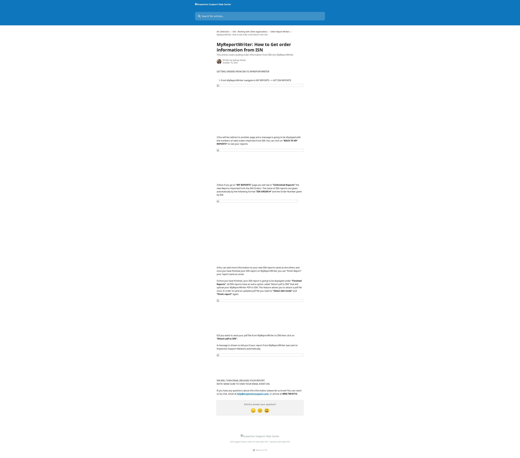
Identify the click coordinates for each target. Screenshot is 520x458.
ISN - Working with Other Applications (250, 31)
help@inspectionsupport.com (253, 393)
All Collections (223, 31)
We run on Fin (261, 450)
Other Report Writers (280, 31)
